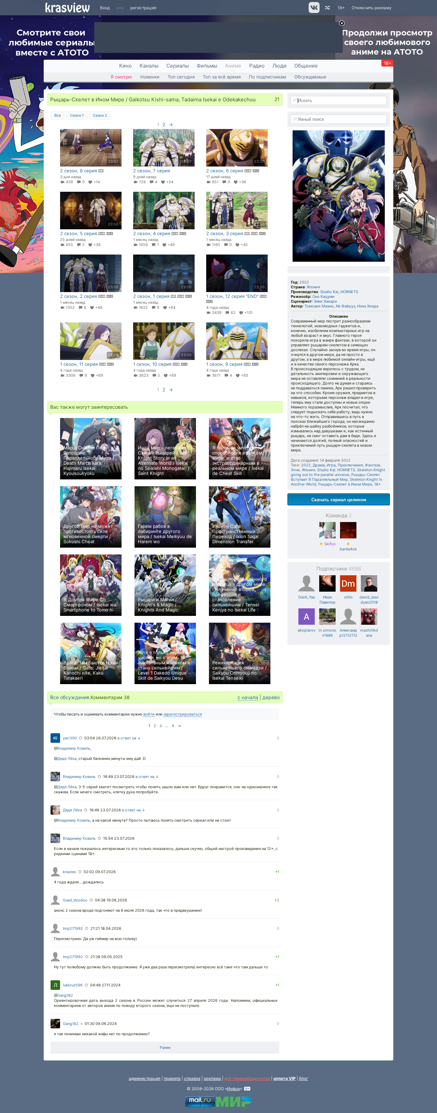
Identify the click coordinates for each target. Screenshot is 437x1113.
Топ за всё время (222, 77)
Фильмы (207, 65)
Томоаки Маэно (319, 306)
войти (149, 714)
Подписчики (338, 568)
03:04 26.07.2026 (100, 738)
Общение (306, 65)
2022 (304, 282)
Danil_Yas (306, 597)
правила (172, 1078)
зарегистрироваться (183, 714)
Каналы (149, 65)
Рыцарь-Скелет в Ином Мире (345, 484)
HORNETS (349, 291)
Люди (279, 65)
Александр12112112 (348, 633)
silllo (348, 597)
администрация (144, 1078)
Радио (257, 65)
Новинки (149, 77)
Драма (319, 465)
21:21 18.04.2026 (105, 928)
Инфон (233, 1088)
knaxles (69, 871)
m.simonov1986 (327, 633)
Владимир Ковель (73, 748)
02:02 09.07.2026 (100, 871)
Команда (339, 515)
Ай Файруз (345, 306)
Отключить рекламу (372, 7)
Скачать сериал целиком (338, 499)
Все (57, 115)
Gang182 (65, 995)
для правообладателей (247, 1078)
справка (192, 1078)
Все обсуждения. (70, 697)
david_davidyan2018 (369, 600)
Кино (125, 65)
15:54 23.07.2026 (119, 838)
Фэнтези (372, 465)
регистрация (143, 7)
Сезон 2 (100, 115)
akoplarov (306, 630)
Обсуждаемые (310, 77)
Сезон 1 (77, 115)
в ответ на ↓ (129, 738)
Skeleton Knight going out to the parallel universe (338, 472)
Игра (331, 465)
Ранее (165, 1047)
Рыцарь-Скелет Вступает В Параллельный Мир (335, 477)
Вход (105, 7)
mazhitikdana (369, 633)
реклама (212, 1078)
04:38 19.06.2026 (111, 900)
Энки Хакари (325, 301)
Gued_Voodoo (75, 900)
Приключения (350, 465)
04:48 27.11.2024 (105, 985)
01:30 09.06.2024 (101, 1023)
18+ (341, 7)
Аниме (233, 65)
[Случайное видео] (327, 7)
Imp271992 (73, 928)
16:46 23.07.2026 (105, 810)
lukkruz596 (73, 985)
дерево (271, 697)
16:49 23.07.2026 (119, 776)
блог (303, 1078)
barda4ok (348, 546)
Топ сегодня (181, 77)
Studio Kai (329, 291)
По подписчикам (267, 77)
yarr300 (70, 738)
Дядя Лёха (66, 758)
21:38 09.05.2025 (106, 956)
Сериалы (177, 65)
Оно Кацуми (323, 296)
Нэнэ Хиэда (367, 306)
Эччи (295, 469)
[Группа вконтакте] (314, 11)
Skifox (327, 543)
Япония (313, 287)
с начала (248, 697)
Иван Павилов (327, 600)
